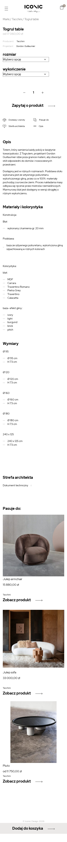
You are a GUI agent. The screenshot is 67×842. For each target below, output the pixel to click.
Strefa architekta (16, 126)
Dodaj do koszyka (27, 828)
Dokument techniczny (15, 485)
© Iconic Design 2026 (33, 821)
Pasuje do (44, 119)
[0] (61, 7)
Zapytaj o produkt (27, 105)
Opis (40, 126)
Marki (6, 19)
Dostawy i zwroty (16, 119)
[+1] (42, 92)
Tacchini (17, 19)
